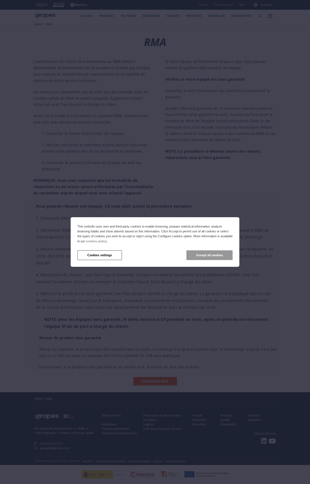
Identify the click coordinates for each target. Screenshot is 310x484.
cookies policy (96, 241)
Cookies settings (99, 255)
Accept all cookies (209, 255)
